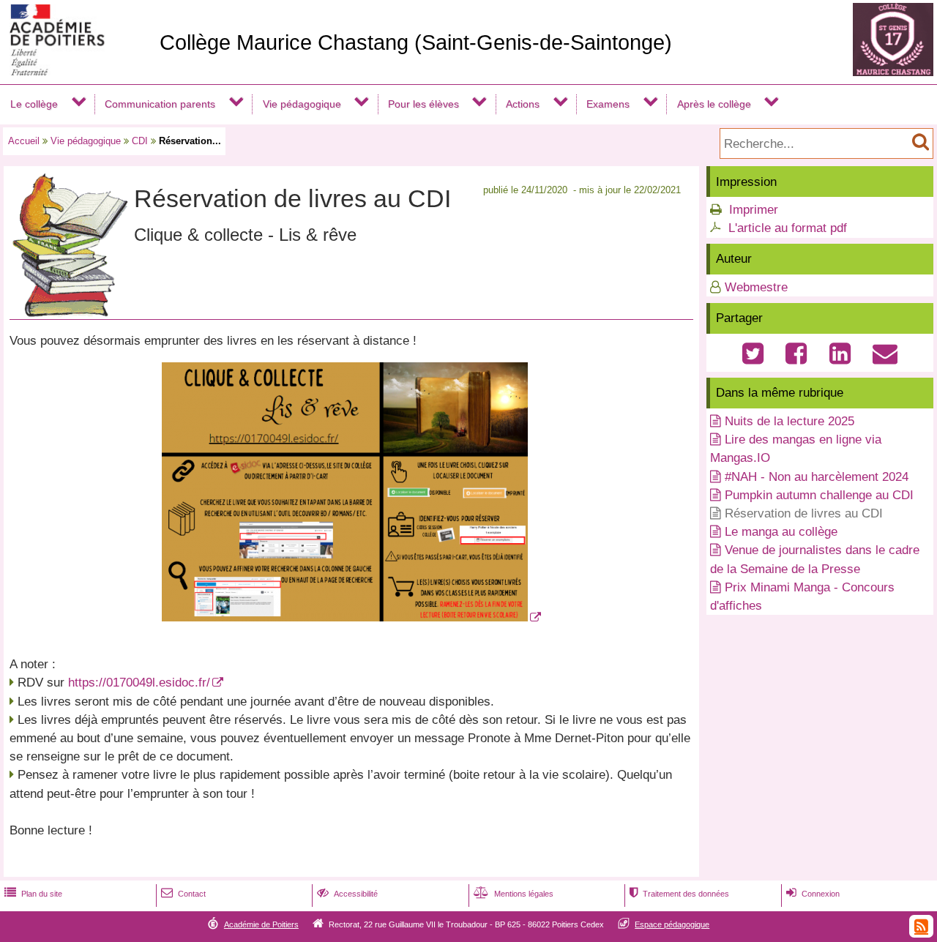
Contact (183, 893)
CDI (140, 140)
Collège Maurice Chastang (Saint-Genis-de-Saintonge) (416, 42)
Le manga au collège (781, 532)
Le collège (34, 104)
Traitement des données (679, 893)
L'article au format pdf (787, 228)
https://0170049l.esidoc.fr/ (139, 682)
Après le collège (714, 104)
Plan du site (33, 893)
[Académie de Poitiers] (77, 71)
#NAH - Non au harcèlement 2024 (816, 477)
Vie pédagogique (302, 104)
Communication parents (160, 104)
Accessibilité (347, 893)
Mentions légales (513, 893)
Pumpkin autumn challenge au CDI (819, 495)
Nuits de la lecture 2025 (789, 421)
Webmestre (756, 287)
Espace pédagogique (672, 924)
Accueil (24, 140)
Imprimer (753, 210)
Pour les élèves (423, 104)
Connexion (813, 893)
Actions (523, 104)
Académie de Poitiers (261, 924)
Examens (608, 104)
